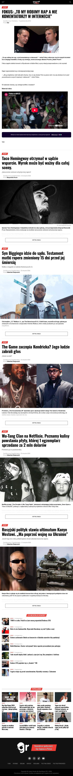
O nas (9, 763)
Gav (8, 22)
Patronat (15, 763)
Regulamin (36, 763)
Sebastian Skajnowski (13, 272)
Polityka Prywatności (59, 763)
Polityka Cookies (46, 763)
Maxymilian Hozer (12, 177)
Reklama (22, 763)
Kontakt (29, 763)
